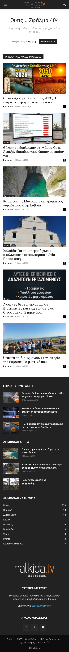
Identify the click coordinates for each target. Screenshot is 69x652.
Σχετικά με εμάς (27, 642)
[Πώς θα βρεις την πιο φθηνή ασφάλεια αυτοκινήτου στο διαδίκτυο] (11, 428)
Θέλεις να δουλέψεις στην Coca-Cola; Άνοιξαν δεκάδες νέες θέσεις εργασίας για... (33, 152)
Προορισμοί (9, 196)
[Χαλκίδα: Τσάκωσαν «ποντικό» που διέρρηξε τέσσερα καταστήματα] (11, 412)
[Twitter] (34, 627)
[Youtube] (43, 627)
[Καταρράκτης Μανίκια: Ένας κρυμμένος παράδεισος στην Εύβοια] (34, 181)
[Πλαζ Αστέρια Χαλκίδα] (11, 484)
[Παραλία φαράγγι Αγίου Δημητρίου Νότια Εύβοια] (10, 453)
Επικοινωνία (43, 642)
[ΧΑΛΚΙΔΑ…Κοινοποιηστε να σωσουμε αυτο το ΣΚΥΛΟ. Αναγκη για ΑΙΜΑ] (11, 468)
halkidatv (8, 106)
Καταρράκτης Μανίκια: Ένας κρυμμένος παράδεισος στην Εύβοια (33, 203)
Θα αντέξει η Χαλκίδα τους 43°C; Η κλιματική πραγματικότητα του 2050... (32, 100)
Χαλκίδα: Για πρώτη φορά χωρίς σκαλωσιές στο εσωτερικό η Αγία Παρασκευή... (29, 255)
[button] (5, 4)
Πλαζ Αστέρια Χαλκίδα (34, 480)
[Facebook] (26, 627)
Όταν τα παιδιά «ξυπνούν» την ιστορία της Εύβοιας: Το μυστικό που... (31, 360)
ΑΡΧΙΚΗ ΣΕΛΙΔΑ (48, 42)
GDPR (19, 639)
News (6, 93)
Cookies (10, 639)
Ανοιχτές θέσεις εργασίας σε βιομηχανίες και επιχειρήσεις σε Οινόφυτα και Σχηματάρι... (28, 308)
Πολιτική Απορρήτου (50, 639)
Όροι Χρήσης (31, 639)
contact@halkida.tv (41, 605)
